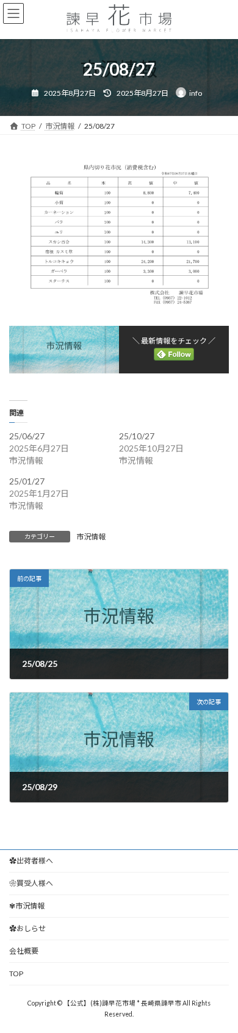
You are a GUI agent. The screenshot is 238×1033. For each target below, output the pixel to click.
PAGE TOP (220, 989)
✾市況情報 (27, 905)
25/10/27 (136, 436)
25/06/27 (27, 436)
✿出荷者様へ (31, 860)
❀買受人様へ (31, 883)
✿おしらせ (27, 928)
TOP (16, 973)
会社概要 (23, 951)
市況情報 (91, 536)
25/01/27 (27, 481)
